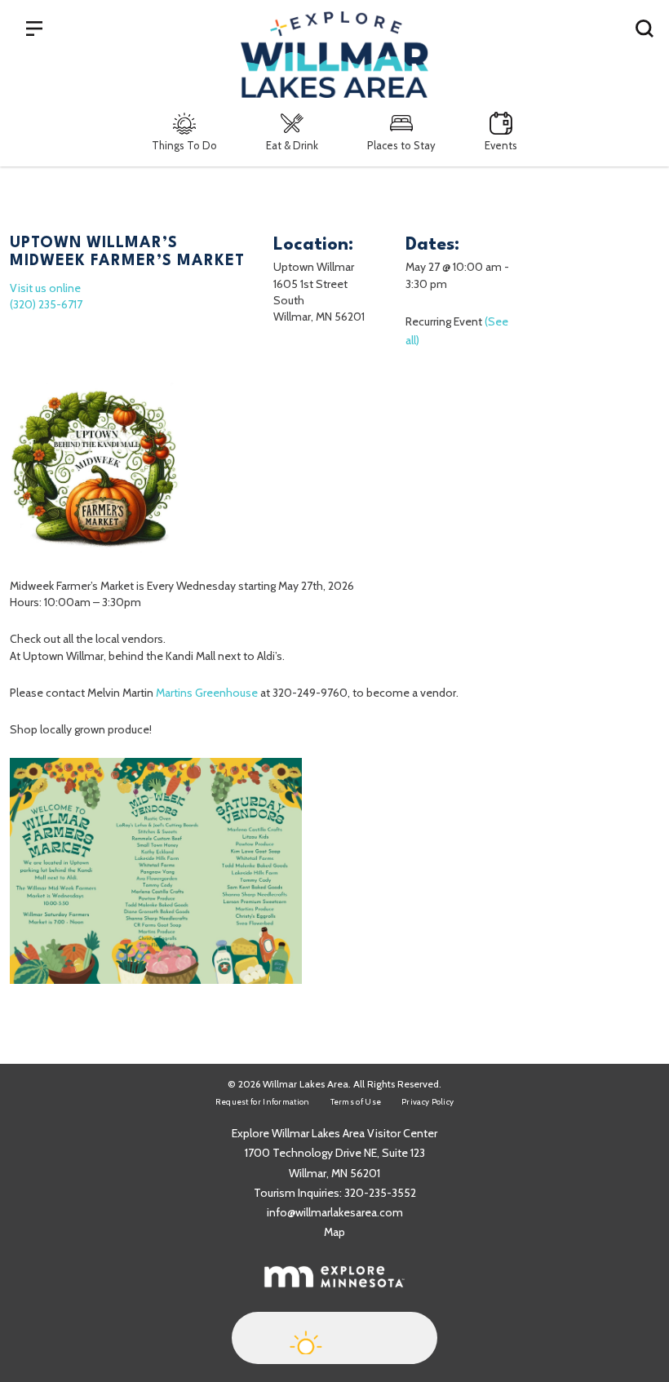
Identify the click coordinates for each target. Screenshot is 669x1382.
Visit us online (45, 288)
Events (501, 145)
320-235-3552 (380, 1192)
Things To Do (184, 145)
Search (644, 27)
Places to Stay (401, 145)
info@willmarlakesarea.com (335, 1212)
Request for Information (262, 1101)
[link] (207, 692)
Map (334, 1232)
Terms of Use (356, 1101)
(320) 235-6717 (46, 304)
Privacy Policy (427, 1101)
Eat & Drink (292, 145)
